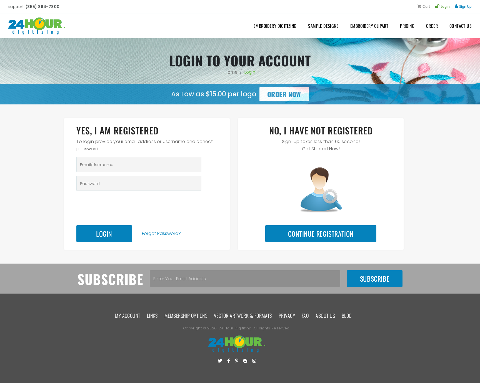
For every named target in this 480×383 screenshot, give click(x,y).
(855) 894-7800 (43, 6)
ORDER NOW (284, 94)
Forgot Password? (161, 233)
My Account (127, 315)
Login (104, 234)
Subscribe (374, 279)
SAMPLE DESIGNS (323, 25)
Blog (347, 315)
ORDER (432, 25)
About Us (325, 315)
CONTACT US (460, 25)
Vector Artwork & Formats (243, 315)
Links (152, 315)
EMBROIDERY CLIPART (369, 25)
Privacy (287, 315)
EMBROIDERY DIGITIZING (275, 25)
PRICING (407, 25)
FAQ (305, 315)
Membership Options (185, 315)
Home (231, 72)
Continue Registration (321, 234)
